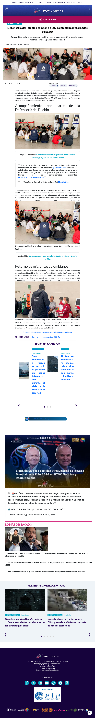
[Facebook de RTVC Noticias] (27, 683)
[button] (44, 407)
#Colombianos (36, 337)
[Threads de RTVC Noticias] (67, 683)
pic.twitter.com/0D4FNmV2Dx (47, 509)
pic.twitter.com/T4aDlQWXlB (31, 177)
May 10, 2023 (63, 182)
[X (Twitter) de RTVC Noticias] (33, 683)
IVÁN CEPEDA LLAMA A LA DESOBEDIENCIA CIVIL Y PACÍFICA (67, 2)
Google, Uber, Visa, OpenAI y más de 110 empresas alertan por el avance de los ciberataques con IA (25, 622)
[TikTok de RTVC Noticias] (53, 683)
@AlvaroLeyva (59, 168)
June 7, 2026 (49, 514)
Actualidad (38, 349)
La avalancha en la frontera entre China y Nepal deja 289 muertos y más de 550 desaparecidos (67, 622)
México (65, 349)
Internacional (15, 24)
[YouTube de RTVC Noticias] (47, 683)
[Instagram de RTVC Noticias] (40, 683)
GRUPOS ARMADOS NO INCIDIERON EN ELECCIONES (24, 2)
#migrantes (48, 337)
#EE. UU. (57, 337)
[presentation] (19, 404)
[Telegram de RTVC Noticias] (60, 683)
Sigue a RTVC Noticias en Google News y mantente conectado (48, 419)
